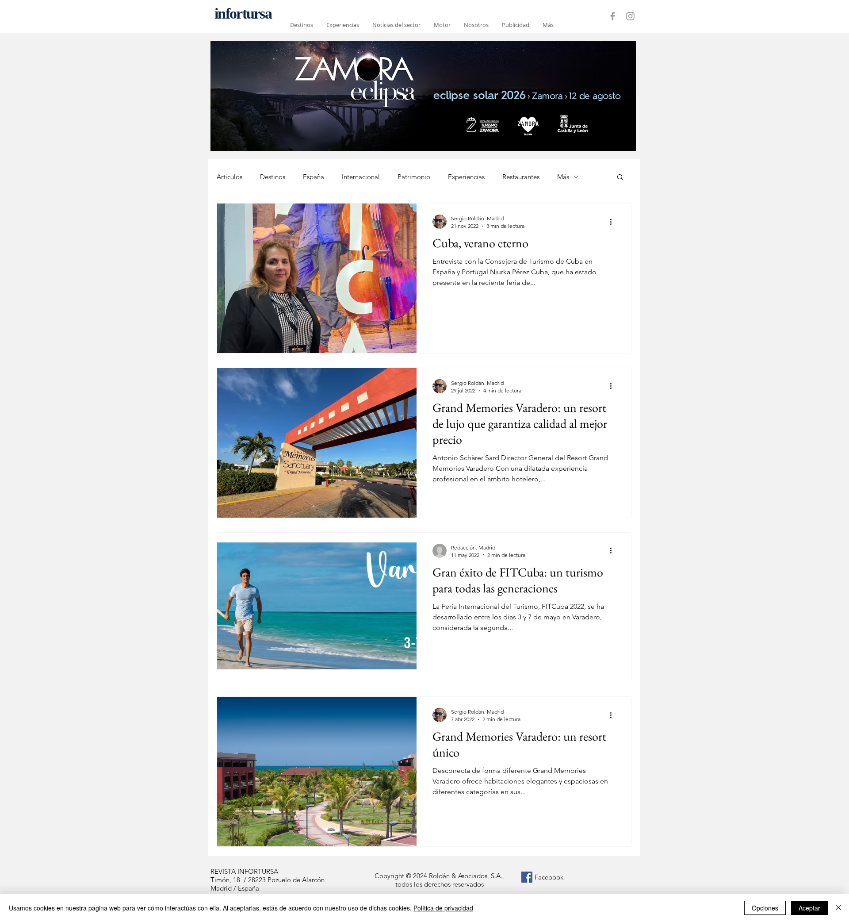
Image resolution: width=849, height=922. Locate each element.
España (313, 177)
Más (563, 177)
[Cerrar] (838, 908)
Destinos (272, 177)
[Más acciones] (613, 221)
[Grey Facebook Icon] (612, 16)
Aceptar (809, 907)
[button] (620, 177)
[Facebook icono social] (526, 877)
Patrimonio (414, 177)
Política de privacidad (443, 907)
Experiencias (466, 177)
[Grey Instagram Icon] (630, 16)
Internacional (361, 177)
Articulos (229, 177)
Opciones (765, 907)
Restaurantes (520, 177)
